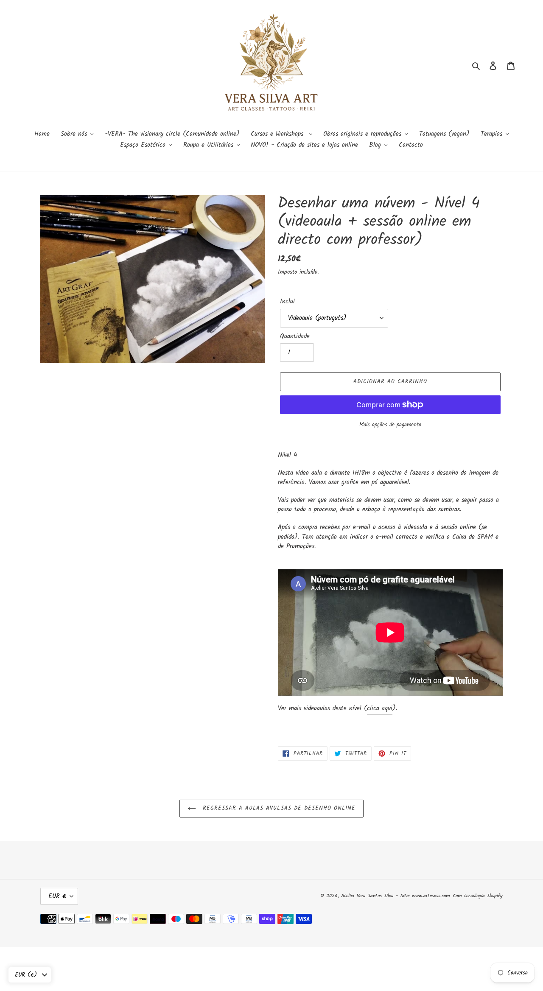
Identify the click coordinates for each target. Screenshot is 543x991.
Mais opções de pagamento (390, 425)
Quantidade (295, 337)
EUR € (57, 896)
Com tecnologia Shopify (478, 896)
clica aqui (379, 708)
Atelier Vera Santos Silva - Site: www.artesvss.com (395, 896)
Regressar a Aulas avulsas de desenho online (278, 808)
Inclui (287, 302)
